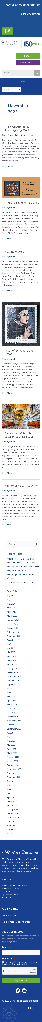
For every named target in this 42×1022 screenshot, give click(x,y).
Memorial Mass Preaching (21, 486)
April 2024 (11, 700)
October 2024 (13, 680)
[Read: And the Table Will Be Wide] (21, 187)
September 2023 (14, 729)
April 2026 (11, 612)
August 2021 (12, 829)
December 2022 (14, 765)
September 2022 (14, 777)
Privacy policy (34, 1008)
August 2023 (12, 733)
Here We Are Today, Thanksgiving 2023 (17, 128)
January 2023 (12, 761)
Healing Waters (14, 251)
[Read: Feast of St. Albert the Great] (21, 324)
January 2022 (12, 809)
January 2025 (12, 668)
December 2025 (14, 628)
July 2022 (11, 785)
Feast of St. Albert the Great (19, 352)
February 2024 (13, 708)
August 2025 (12, 640)
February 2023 (13, 757)
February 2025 (13, 664)
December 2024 (14, 672)
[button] (28, 56)
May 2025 (11, 652)
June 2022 (11, 789)
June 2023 (11, 741)
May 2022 (11, 793)
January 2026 (12, 624)
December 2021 (14, 813)
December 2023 (14, 716)
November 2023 (14, 720)
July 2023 (11, 737)
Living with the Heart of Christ (20, 582)
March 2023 (12, 753)
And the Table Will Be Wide (22, 202)
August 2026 (12, 595)
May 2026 (11, 607)
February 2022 (13, 805)
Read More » (7, 166)
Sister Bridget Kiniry (11, 135)
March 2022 (12, 801)
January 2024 (12, 712)
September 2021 (14, 825)
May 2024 (11, 696)
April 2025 (11, 656)
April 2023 (11, 749)
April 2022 (11, 797)
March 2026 (12, 616)
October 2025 (13, 632)
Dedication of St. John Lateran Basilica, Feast (19, 435)
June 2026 (11, 604)
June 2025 (11, 648)
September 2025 (14, 636)
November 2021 (14, 817)
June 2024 (11, 692)
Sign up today (21, 980)
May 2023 (11, 745)
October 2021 (13, 821)
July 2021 (11, 833)
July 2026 (11, 600)
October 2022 (13, 773)
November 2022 (14, 769)
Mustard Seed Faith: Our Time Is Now (23, 566)
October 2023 (13, 724)
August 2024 (12, 684)
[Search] (37, 73)
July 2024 (11, 688)
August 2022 (12, 781)
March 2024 (12, 704)
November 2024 (14, 676)
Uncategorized (27, 135)
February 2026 (13, 620)
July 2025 (11, 644)
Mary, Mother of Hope (16, 570)
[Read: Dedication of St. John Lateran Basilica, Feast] (21, 416)
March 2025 (12, 660)
